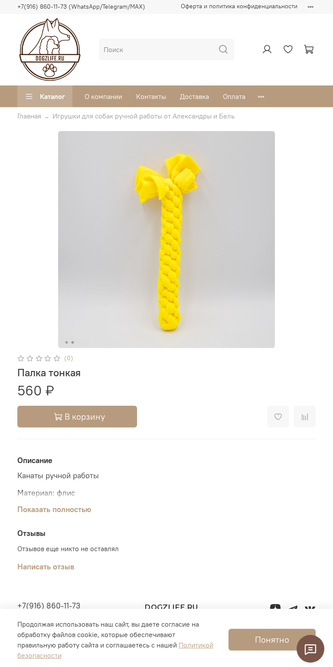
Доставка (194, 96)
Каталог (52, 96)
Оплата (234, 96)
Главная (29, 116)
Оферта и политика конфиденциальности (239, 6)
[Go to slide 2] (73, 342)
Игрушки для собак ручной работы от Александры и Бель (143, 116)
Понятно (272, 639)
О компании (103, 96)
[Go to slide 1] (66, 342)
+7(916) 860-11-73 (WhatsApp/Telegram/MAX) (81, 6)
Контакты (151, 96)
